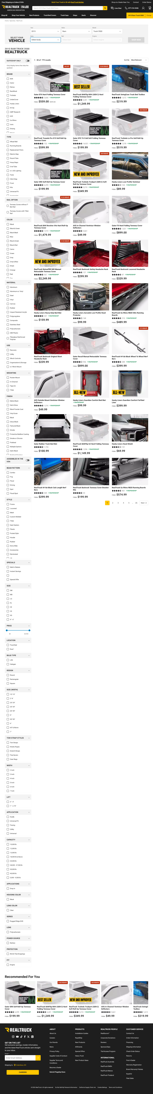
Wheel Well (13, 142)
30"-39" (12, 707)
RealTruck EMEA (106, 1066)
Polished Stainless (16, 455)
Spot (11, 489)
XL (11, 603)
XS (11, 615)
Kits (11, 187)
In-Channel (14, 382)
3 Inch (12, 774)
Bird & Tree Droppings (17, 954)
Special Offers (80, 1051)
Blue (11, 237)
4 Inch (12, 778)
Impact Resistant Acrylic (18, 312)
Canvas (12, 304)
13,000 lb (13, 853)
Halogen (13, 664)
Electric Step (14, 154)
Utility (12, 354)
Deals (84, 15)
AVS (11, 116)
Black (12, 224)
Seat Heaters (14, 525)
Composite (14, 320)
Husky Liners (14, 104)
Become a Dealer (55, 1067)
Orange (12, 270)
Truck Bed (13, 645)
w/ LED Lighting (15, 171)
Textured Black (15, 426)
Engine (94, 36)
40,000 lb (13, 873)
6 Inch (12, 787)
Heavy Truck (79, 1056)
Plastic (12, 529)
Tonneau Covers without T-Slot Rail (19, 206)
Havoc (12, 133)
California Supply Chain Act (87, 1087)
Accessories (14, 196)
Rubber (12, 308)
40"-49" (12, 711)
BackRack (13, 91)
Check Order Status (133, 1051)
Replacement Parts (16, 150)
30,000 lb (13, 869)
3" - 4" (12, 802)
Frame (12, 504)
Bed (62, 36)
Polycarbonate (15, 329)
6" (10, 723)
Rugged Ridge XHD (16, 921)
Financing (129, 1042)
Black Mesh (14, 232)
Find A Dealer (130, 1060)
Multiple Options (15, 447)
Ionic (11, 124)
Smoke (12, 430)
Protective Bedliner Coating (19, 434)
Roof (11, 649)
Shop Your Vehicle (18, 15)
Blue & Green (14, 241)
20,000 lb (13, 861)
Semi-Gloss (14, 405)
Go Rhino (13, 120)
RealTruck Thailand (107, 1075)
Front (12, 183)
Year (31, 28)
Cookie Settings (102, 1087)
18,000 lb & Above (16, 857)
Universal (13, 833)
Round (12, 675)
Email (7, 1053)
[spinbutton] (10, 633)
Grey (11, 257)
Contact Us (130, 1033)
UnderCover (14, 99)
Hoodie (12, 537)
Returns (129, 1056)
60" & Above (14, 727)
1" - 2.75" (13, 806)
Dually (12, 817)
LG (11, 599)
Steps (75, 15)
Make (63, 28)
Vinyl (11, 300)
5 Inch (12, 782)
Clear (12, 910)
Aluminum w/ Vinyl (16, 291)
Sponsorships (105, 1047)
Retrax (12, 87)
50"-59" (12, 719)
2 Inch (12, 770)
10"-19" (12, 694)
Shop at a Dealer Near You (121, 2)
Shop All (4, 15)
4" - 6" (12, 619)
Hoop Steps (14, 162)
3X (11, 607)
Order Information (132, 1038)
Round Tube (14, 158)
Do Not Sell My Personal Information (66, 1087)
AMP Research (15, 112)
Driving (12, 485)
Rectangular (14, 679)
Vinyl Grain (14, 413)
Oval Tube (13, 166)
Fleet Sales (130, 1078)
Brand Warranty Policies (134, 1069)
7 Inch (12, 791)
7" (10, 732)
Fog (11, 477)
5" (10, 715)
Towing (12, 825)
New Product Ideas (81, 1060)
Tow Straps (14, 742)
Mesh (12, 512)
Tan (11, 278)
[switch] (18, 61)
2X (11, 611)
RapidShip (78, 1038)
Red (11, 274)
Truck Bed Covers (50, 15)
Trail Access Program (108, 1051)
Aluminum (13, 287)
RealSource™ (105, 1033)
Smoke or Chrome (16, 438)
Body (31, 36)
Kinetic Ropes (14, 747)
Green (12, 253)
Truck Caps (65, 15)
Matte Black (14, 401)
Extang (12, 128)
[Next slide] (146, 1000)
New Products (34, 15)
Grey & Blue (14, 262)
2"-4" (11, 698)
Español (129, 1074)
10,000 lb (13, 844)
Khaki (12, 266)
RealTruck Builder (77, 2)
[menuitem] (4, 15)
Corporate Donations (108, 1038)
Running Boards (15, 146)
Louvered (13, 508)
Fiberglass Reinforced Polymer (17, 338)
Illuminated (14, 554)
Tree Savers (14, 755)
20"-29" (12, 703)
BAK (11, 79)
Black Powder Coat (16, 409)
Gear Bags (13, 759)
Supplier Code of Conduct (58, 1056)
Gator (12, 83)
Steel (11, 295)
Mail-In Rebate (15, 567)
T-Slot (12, 390)
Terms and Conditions (115, 1087)
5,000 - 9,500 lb (15, 877)
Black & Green (15, 228)
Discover (93, 15)
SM (11, 590)
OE (11, 558)
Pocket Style (14, 533)
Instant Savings (15, 571)
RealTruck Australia (107, 1062)
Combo (12, 472)
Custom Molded (15, 517)
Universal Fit (14, 191)
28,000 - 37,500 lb (16, 865)
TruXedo (13, 95)
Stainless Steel (15, 324)
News (52, 1047)
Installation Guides (81, 1033)
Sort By (126, 60)
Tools (12, 175)
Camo (12, 249)
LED (11, 660)
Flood (12, 481)
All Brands (78, 1047)
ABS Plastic (14, 333)
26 (136, 503)
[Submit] (38, 1058)
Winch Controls (15, 358)
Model (94, 28)
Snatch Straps (15, 751)
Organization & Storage (18, 362)
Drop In (12, 888)
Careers (52, 1038)
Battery (12, 943)
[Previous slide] (7, 1000)
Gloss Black (14, 422)
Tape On (13, 386)
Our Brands (54, 1042)
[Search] (105, 8)
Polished (13, 442)
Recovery (13, 350)
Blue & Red (13, 245)
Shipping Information (133, 1047)
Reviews (103, 1042)
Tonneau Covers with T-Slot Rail (19, 212)
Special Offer (14, 579)
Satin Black (14, 451)
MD (11, 594)
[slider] (7, 630)
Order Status (146, 2)
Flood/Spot (14, 493)
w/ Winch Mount (16, 367)
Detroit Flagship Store (57, 1072)
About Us (53, 1033)
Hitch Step (13, 179)
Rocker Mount (15, 377)
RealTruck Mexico (107, 1071)
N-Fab (12, 108)
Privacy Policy (54, 1051)
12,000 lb (13, 848)
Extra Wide (13, 546)
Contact (136, 2)
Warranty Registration (134, 1065)
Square (12, 683)
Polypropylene (15, 316)
